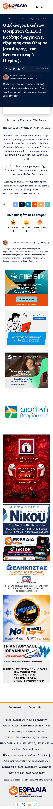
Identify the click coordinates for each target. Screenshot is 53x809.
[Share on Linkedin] (14, 69)
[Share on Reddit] (18, 69)
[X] (38, 243)
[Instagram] (45, 243)
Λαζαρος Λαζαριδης (18, 76)
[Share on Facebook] (18, 805)
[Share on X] (10, 69)
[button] (37, 7)
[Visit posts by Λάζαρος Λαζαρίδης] (6, 77)
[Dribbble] (49, 243)
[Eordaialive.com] (15, 7)
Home (5, 19)
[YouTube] (41, 243)
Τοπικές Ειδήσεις (14, 19)
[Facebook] (35, 243)
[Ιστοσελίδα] (31, 243)
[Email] (30, 805)
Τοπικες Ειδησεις (36, 76)
